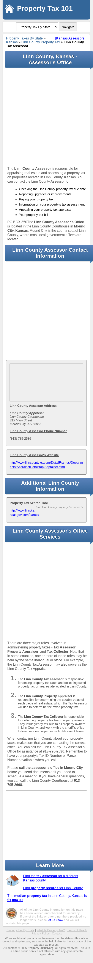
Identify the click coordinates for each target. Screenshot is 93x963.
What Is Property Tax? (51, 930)
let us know (55, 920)
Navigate (68, 27)
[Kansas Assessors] (70, 38)
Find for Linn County (53, 888)
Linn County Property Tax (40, 42)
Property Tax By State (20, 930)
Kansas (12, 42)
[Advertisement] (46, 117)
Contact (57, 933)
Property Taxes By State (24, 38)
